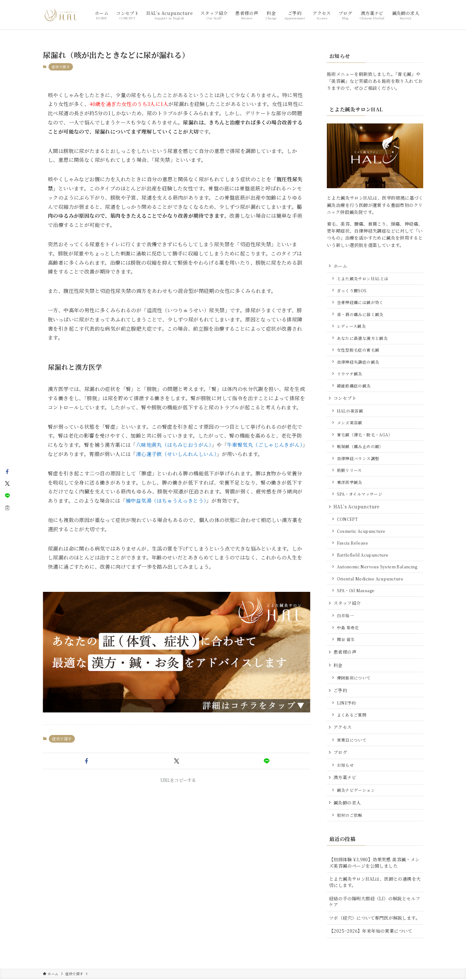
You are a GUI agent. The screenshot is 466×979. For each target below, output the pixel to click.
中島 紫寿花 (348, 628)
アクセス (342, 727)
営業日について (352, 740)
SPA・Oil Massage (356, 590)
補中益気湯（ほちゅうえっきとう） (166, 500)
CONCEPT (347, 519)
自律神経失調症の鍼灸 (358, 362)
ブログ (340, 752)
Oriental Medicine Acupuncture (370, 579)
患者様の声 (344, 652)
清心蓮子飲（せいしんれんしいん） (176, 454)
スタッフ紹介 (347, 603)
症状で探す (61, 66)
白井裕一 (345, 615)
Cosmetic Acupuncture (361, 531)
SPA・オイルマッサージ (360, 494)
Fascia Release (352, 543)
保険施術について (354, 678)
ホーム (340, 266)
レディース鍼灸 (351, 326)
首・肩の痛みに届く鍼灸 (360, 314)
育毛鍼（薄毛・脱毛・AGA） (365, 435)
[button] (86, 761)
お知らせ (345, 765)
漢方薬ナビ (344, 777)
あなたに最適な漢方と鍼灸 (362, 338)
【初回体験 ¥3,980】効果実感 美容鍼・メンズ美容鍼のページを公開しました (374, 862)
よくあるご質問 (352, 715)
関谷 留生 (346, 639)
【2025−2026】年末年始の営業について (370, 931)
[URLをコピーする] (7, 508)
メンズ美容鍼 (349, 423)
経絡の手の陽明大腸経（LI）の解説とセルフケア (374, 901)
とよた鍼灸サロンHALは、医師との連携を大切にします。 (375, 882)
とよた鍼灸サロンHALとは (363, 278)
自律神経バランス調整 (358, 458)
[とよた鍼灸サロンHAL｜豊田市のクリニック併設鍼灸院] (60, 14)
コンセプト (344, 398)
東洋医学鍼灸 (349, 482)
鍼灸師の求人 (347, 802)
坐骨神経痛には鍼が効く (360, 302)
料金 (338, 665)
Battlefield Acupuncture (363, 555)
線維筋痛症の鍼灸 (354, 386)
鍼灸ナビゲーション (356, 790)
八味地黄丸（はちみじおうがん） (173, 444)
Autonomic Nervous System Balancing (377, 567)
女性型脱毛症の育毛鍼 (358, 350)
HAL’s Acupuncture (356, 506)
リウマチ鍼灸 (349, 374)
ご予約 (340, 690)
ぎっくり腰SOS (352, 291)
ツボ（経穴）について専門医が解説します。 (374, 918)
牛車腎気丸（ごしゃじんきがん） (264, 444)
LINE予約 (346, 703)
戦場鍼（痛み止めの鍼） (360, 446)
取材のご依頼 (349, 815)
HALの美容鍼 (350, 411)
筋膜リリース (349, 470)
